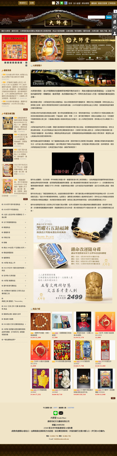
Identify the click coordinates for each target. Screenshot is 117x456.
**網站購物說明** (10, 340)
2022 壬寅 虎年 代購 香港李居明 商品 (13, 307)
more (113, 398)
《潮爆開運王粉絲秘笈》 (61, 334)
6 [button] (18, 62)
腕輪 (5, 242)
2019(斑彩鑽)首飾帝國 (63, 361)
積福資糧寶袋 (8, 253)
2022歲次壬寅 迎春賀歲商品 (14, 324)
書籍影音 (7, 232)
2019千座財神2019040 (60, 391)
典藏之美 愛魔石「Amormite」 (13, 301)
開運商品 (7, 227)
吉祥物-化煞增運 (9, 276)
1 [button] (5, 62)
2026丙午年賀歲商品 (11, 209)
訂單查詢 (112, 3)
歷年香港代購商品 (10, 286)
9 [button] (26, 62)
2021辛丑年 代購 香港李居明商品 (13, 269)
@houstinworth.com (63, 439)
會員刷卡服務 (8, 319)
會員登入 (23, 3)
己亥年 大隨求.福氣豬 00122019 (104, 334)
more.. (25, 109)
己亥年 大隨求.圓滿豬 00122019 (40, 363)
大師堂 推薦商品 (9, 281)
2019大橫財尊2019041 (82, 363)
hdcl (55, 439)
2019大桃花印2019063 (103, 363)
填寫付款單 (102, 3)
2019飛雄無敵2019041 (39, 391)
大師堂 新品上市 (9, 263)
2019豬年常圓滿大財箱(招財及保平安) (83, 391)
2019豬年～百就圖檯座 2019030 (104, 391)
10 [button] (26, 65)
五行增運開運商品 (10, 222)
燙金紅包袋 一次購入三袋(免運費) (83, 334)
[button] (112, 48)
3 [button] (10, 62)
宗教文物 (7, 237)
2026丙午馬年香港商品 (12, 204)
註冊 (32, 3)
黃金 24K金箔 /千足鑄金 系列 (14, 248)
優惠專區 (7, 258)
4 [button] (13, 62)
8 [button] (23, 62)
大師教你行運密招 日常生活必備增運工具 (13, 292)
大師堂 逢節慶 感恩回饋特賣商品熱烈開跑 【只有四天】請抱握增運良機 (13, 331)
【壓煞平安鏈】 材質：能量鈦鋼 (40, 334)
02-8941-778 (66, 436)
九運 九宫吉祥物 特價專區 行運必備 (13, 216)
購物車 (94, 3)
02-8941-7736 (54, 436)
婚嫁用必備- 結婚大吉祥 (12, 314)
